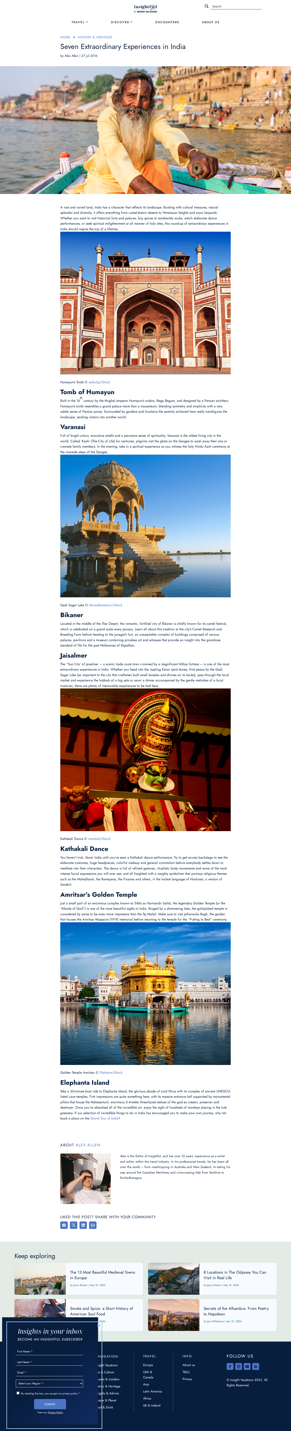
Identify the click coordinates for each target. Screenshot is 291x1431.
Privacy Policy (55, 1412)
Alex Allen (71, 55)
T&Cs (186, 1372)
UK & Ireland (151, 1405)
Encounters (167, 22)
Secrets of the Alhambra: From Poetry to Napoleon (212, 1315)
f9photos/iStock (110, 1072)
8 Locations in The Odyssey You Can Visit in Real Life (212, 1279)
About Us (210, 22)
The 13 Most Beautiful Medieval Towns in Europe (78, 1279)
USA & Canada (148, 1375)
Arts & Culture (104, 1372)
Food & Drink (104, 1407)
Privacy (187, 1379)
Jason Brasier (80, 1285)
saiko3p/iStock (99, 382)
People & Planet (105, 1400)
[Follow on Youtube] (247, 1366)
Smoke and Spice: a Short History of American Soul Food (78, 1315)
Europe (148, 1365)
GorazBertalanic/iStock (105, 605)
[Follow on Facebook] (230, 1366)
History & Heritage (107, 1386)
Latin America (152, 1391)
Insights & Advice (107, 1393)
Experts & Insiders (107, 1379)
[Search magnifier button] (207, 6)
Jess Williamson (215, 1321)
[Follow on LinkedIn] (255, 1366)
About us (189, 1365)
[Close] (98, 1325)
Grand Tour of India (104, 1118)
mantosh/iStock (99, 838)
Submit (50, 1404)
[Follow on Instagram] (238, 1366)
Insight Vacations (106, 1365)
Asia (146, 1384)
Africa (147, 1398)
